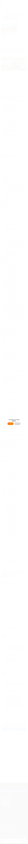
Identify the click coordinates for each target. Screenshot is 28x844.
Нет (17, 423)
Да (10, 423)
